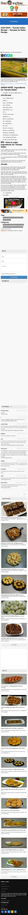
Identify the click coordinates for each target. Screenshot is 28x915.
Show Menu (15, 21)
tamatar (8, 219)
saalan (4, 219)
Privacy (3, 907)
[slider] (3, 230)
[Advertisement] (14, 40)
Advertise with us (5, 886)
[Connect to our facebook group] (5, 911)
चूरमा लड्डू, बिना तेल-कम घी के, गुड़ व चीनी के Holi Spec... (12, 595)
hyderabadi (17, 217)
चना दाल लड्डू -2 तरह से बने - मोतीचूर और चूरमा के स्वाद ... (13, 769)
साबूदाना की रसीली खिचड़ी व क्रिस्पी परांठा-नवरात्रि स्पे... (12, 850)
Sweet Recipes (6, 498)
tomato (4, 217)
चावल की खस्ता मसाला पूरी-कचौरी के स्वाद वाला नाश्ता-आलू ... (13, 830)
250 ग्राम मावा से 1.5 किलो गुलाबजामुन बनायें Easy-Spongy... (12, 686)
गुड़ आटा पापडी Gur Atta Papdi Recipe (10, 810)
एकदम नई (4, 670)
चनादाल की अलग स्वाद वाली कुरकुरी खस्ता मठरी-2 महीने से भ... (13, 748)
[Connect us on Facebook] (2, 911)
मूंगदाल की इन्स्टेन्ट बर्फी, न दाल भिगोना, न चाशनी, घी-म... (12, 728)
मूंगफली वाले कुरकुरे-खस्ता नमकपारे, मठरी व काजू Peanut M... (13, 707)
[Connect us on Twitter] (9, 911)
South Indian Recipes (18, 227)
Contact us (4, 884)
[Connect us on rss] (12, 911)
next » (24, 494)
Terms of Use (4, 905)
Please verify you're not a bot (8, 273)
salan (22, 217)
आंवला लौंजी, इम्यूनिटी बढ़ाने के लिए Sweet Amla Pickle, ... (13, 638)
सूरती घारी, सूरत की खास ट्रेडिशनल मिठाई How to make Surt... (12, 616)
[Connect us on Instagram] (15, 911)
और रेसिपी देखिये (14, 644)
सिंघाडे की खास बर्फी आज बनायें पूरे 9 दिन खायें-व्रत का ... (12, 517)
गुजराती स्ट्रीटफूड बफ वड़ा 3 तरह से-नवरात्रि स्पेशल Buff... (13, 869)
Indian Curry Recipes (7, 224)
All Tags (3, 891)
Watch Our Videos (5, 900)
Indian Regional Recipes (8, 227)
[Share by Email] (2, 55)
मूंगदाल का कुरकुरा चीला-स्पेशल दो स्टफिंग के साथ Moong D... (13, 789)
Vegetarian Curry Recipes (18, 224)
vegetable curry (10, 217)
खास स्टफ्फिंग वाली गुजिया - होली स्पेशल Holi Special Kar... (13, 569)
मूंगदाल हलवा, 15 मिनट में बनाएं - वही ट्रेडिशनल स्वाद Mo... (12, 543)
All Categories (5, 888)
